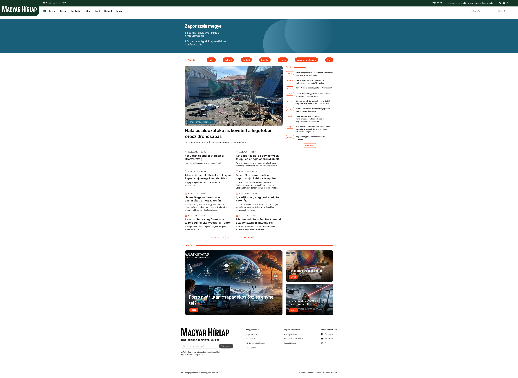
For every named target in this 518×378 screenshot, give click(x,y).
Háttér (88, 11)
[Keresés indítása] (499, 11)
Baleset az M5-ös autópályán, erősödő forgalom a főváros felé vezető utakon (313, 102)
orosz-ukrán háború (306, 60)
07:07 (290, 127)
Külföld (63, 11)
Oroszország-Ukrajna (200, 122)
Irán (329, 60)
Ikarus (283, 60)
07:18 (289, 117)
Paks (211, 60)
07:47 (290, 94)
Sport (97, 11)
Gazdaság (75, 11)
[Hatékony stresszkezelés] (309, 266)
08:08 (290, 81)
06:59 (290, 137)
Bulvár (119, 11)
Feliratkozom (226, 346)
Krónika (264, 60)
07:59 (290, 88)
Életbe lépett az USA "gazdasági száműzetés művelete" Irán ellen (310, 81)
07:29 (290, 109)
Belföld (52, 11)
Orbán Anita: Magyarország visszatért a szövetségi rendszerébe (313, 94)
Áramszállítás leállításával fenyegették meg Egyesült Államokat (313, 109)
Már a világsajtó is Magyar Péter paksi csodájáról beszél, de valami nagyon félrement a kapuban (313, 129)
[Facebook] (500, 3)
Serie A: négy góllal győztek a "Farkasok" (314, 88)
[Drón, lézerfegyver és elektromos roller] (309, 299)
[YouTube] (504, 3)
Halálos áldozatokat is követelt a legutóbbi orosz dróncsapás (228, 133)
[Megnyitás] (44, 11)
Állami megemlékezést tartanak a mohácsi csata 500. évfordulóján (314, 74)
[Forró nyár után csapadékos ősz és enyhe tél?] (233, 282)
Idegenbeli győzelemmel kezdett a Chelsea (310, 138)
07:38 (290, 101)
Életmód (108, 11)
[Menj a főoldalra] (19, 9)
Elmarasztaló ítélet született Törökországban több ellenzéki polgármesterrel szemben (309, 119)
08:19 (290, 73)
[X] (508, 3)
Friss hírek (50, 3)
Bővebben (309, 145)
